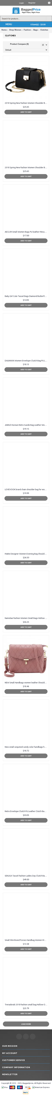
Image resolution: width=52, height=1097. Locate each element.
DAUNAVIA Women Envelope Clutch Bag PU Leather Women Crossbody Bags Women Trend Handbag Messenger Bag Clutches (26, 361)
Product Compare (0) (19, 44)
